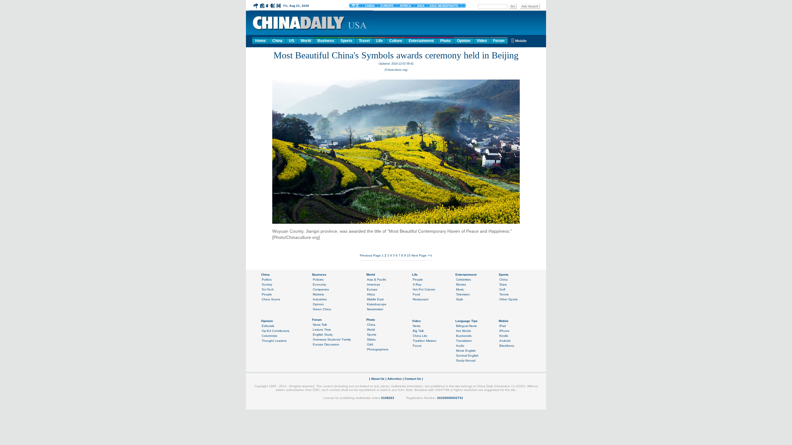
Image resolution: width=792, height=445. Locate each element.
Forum (499, 41)
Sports (346, 41)
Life (379, 41)
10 (409, 255)
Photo (445, 41)
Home (260, 41)
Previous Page (370, 255)
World (306, 41)
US (291, 41)
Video (482, 41)
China (277, 41)
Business (325, 41)
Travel (364, 41)
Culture (395, 41)
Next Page (419, 255)
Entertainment (421, 41)
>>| (430, 255)
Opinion (463, 41)
